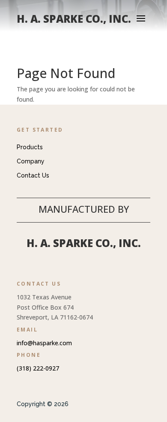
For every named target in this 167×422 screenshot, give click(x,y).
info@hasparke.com (44, 343)
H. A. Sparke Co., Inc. (84, 243)
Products (30, 147)
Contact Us (33, 175)
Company (31, 161)
